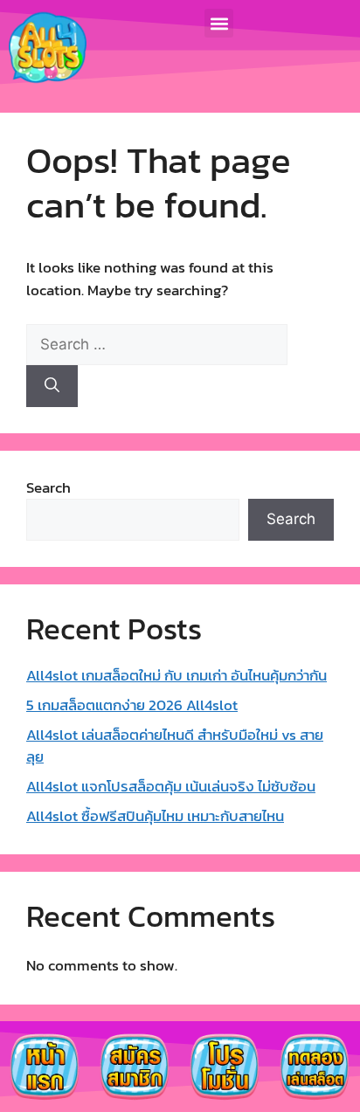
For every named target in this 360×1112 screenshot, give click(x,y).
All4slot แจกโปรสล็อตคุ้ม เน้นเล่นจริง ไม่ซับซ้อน (170, 786)
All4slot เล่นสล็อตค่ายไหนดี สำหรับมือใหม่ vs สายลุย (174, 746)
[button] (218, 23)
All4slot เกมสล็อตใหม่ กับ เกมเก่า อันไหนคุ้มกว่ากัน (176, 675)
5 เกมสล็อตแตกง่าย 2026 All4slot (132, 705)
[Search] (52, 386)
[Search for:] (156, 344)
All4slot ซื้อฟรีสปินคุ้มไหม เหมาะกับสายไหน (155, 816)
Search (48, 487)
